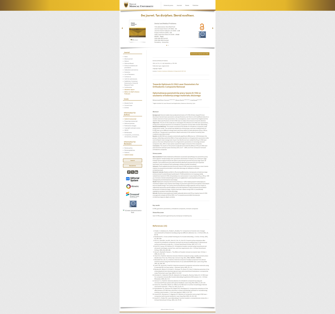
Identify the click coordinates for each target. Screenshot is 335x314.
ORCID (126, 130)
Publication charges (130, 126)
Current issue (128, 105)
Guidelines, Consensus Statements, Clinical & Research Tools (131, 83)
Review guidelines (129, 150)
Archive (126, 107)
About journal (128, 59)
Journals (179, 5)
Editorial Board (128, 63)
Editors (126, 61)
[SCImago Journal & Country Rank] (132, 212)
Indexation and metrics (131, 70)
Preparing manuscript (131, 121)
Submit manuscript (130, 119)
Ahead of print (128, 103)
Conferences (128, 87)
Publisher (195, 5)
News (126, 56)
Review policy (128, 148)
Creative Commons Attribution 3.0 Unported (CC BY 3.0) (171, 71)
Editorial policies (129, 123)
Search (132, 160)
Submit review (128, 155)
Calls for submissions (130, 79)
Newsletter (132, 166)
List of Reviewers (129, 74)
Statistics (127, 72)
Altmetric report (129, 89)
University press (168, 5)
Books (187, 5)
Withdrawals (128, 132)
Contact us (127, 76)
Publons (126, 152)
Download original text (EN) (199, 54)
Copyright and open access (132, 128)
